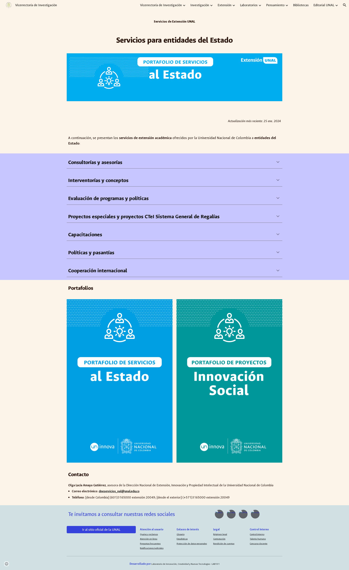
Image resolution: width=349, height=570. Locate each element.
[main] (174, 20)
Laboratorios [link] (249, 5)
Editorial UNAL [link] (323, 5)
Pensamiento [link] (275, 5)
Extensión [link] (224, 5)
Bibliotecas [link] (301, 5)
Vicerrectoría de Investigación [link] (161, 5)
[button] (344, 5)
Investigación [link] (199, 5)
